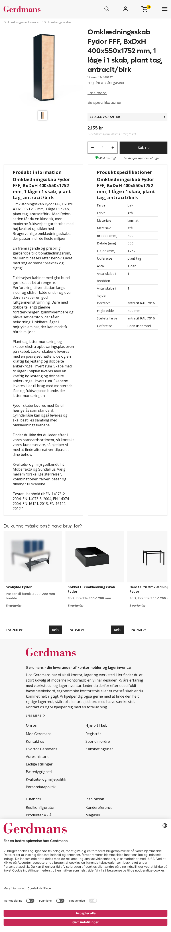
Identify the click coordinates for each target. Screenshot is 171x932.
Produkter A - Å (38, 815)
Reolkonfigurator (40, 807)
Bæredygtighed (39, 771)
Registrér (93, 733)
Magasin (93, 815)
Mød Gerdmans (38, 733)
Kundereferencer (100, 807)
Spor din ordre (98, 741)
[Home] (35, 9)
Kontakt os (35, 741)
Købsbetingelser (99, 748)
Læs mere (97, 93)
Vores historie (37, 756)
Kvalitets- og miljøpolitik (46, 779)
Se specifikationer (105, 102)
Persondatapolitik (41, 786)
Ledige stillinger (39, 764)
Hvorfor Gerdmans (41, 748)
